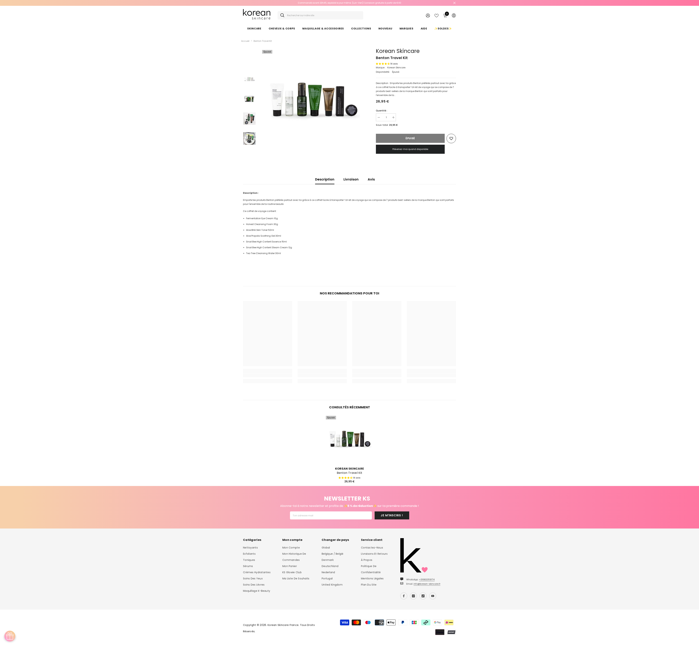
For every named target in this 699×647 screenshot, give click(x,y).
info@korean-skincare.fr (427, 583)
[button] (383, 63)
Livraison (351, 179)
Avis (371, 179)
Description (324, 179)
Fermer (454, 3)
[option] (349, 3)
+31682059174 (427, 579)
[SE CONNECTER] (428, 15)
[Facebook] (403, 595)
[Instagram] (413, 595)
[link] (267, 375)
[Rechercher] (320, 15)
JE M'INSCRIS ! (392, 515)
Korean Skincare (398, 51)
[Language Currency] (454, 15)
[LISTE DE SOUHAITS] (437, 15)
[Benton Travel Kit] (349, 439)
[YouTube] (432, 595)
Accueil (245, 41)
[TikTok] (423, 595)
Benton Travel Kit (349, 473)
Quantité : (381, 110)
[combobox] (323, 15)
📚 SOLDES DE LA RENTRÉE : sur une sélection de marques (349, 2)
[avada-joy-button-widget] (9, 636)
